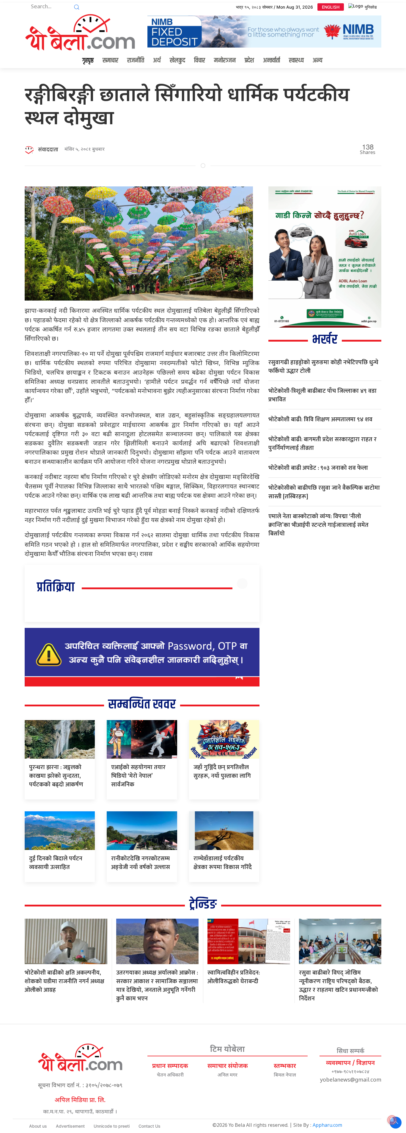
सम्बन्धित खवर (142, 704)
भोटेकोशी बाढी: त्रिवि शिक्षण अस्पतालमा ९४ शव (320, 419)
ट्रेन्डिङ (203, 905)
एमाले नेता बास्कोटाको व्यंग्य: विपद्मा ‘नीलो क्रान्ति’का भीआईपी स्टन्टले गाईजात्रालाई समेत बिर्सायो (318, 525)
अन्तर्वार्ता (271, 61)
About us (38, 1126)
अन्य (317, 61)
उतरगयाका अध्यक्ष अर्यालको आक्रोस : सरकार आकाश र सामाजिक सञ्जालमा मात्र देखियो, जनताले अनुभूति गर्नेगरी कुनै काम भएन (157, 986)
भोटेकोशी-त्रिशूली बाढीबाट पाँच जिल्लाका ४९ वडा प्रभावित (322, 395)
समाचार (110, 61)
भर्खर (324, 340)
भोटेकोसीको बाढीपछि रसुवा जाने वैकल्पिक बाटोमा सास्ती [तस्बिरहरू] (324, 492)
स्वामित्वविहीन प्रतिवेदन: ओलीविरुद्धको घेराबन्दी (233, 977)
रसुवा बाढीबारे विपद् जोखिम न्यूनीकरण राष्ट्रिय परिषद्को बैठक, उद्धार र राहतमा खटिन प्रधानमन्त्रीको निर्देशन (338, 986)
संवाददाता (48, 149)
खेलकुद (177, 61)
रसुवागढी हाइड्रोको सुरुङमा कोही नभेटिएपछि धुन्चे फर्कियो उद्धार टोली (323, 366)
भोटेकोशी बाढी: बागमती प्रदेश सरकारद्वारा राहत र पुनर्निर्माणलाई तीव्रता (322, 443)
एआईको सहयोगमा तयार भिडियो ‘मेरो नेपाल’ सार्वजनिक (138, 776)
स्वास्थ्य (296, 61)
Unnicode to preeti (112, 1126)
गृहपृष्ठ (88, 61)
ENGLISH (330, 7)
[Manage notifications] (392, 1120)
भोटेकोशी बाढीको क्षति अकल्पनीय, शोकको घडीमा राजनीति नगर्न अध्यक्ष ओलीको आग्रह (64, 981)
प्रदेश (249, 61)
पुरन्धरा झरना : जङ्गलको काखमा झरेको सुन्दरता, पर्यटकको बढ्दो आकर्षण (56, 776)
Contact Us (149, 1126)
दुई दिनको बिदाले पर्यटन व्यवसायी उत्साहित (55, 863)
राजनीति (135, 61)
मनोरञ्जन (225, 61)
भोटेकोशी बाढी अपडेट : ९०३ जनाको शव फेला (318, 468)
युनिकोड (371, 7)
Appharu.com (327, 1126)
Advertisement (70, 1126)
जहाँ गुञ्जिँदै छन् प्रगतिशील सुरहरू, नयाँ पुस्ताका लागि (222, 771)
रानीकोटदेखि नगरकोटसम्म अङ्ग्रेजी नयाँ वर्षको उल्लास (140, 863)
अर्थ (157, 61)
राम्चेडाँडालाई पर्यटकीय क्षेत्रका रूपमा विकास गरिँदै (222, 863)
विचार (199, 61)
